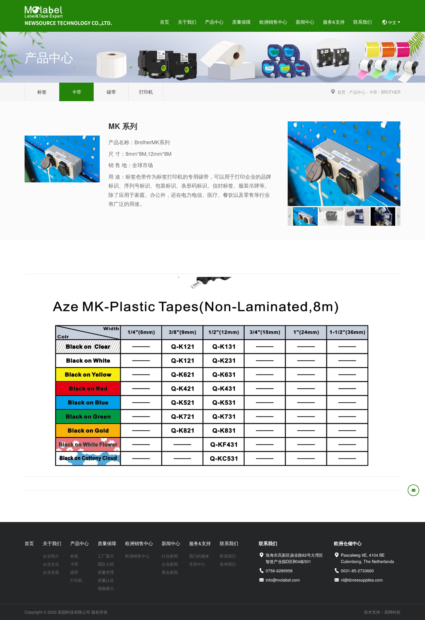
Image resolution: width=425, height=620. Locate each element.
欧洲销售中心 (139, 543)
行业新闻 (170, 556)
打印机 (146, 91)
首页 (341, 92)
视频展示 (106, 588)
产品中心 (357, 92)
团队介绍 (106, 564)
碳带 (111, 91)
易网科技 (392, 612)
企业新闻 (170, 564)
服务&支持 (200, 543)
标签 (42, 91)
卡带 (76, 91)
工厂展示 (106, 556)
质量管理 (106, 572)
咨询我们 (228, 564)
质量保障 (107, 543)
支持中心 (197, 564)
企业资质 (51, 572)
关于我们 (52, 543)
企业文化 (51, 564)
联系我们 (229, 543)
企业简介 (51, 556)
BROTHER (390, 92)
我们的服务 (199, 556)
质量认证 (106, 580)
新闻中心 (171, 543)
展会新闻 (170, 572)
